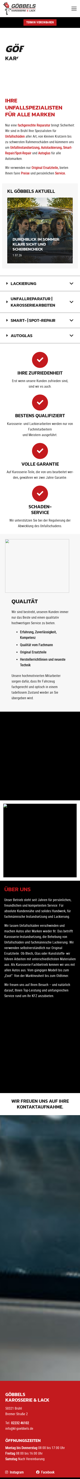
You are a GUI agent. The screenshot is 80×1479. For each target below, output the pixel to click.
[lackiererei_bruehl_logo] (19, 8)
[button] (74, 8)
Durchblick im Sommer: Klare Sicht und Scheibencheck (36, 244)
